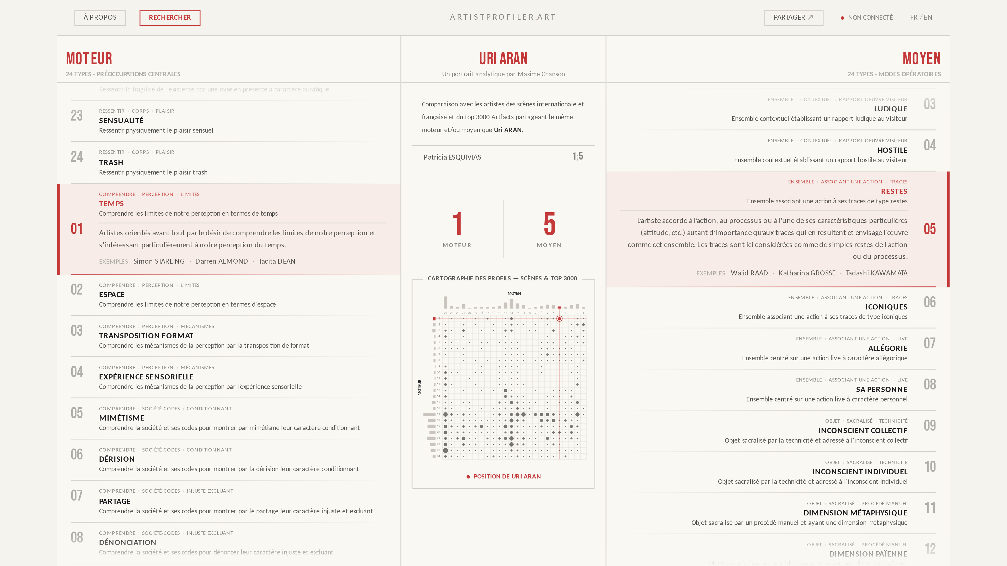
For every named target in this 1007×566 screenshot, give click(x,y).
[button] (503, 384)
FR (914, 17)
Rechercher (170, 17)
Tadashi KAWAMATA (877, 273)
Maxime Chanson (541, 74)
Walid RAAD (750, 273)
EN (928, 17)
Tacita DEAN (277, 261)
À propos (100, 17)
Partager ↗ (794, 17)
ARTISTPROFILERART (503, 17)
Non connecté (871, 17)
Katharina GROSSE (807, 273)
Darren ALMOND (222, 261)
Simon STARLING (159, 261)
